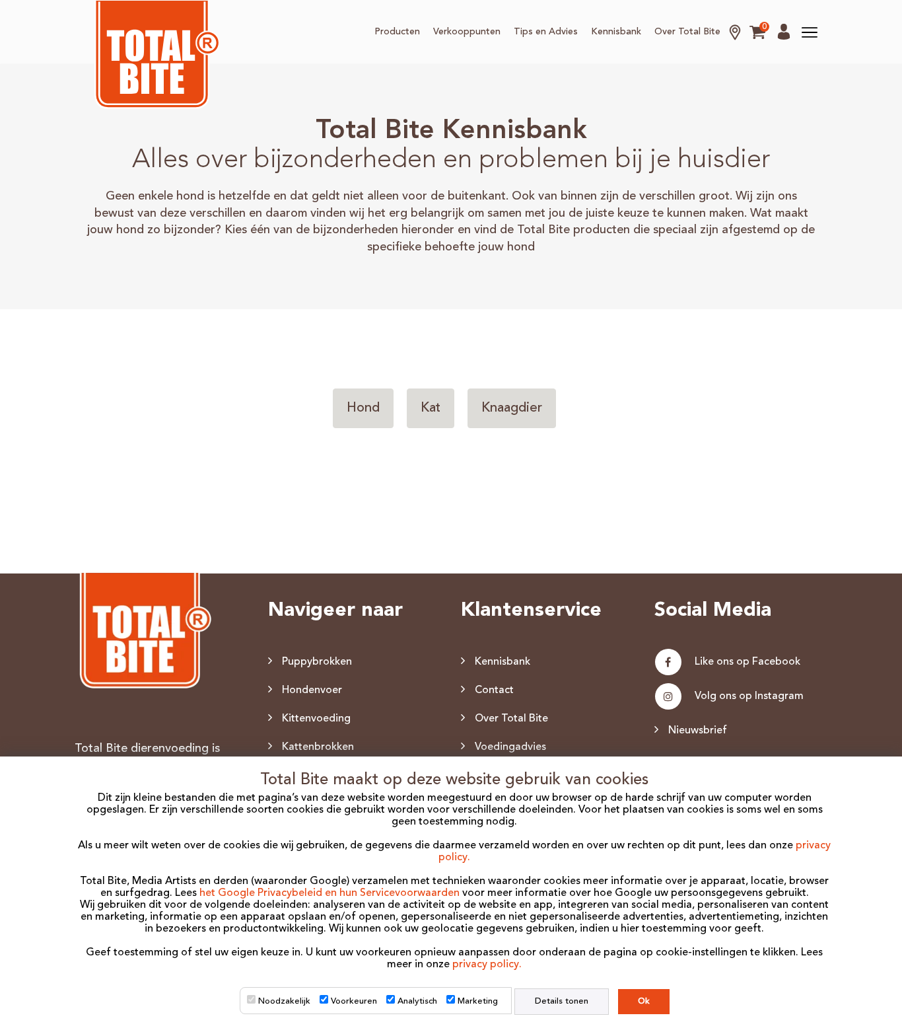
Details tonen (561, 1001)
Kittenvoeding (316, 719)
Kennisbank (616, 31)
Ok (644, 1001)
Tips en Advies (546, 31)
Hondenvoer (312, 690)
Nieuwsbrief (697, 730)
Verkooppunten (467, 31)
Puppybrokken (317, 662)
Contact (494, 690)
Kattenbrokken (318, 747)
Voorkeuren (354, 1001)
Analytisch (417, 1001)
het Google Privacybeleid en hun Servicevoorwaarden (329, 893)
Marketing (478, 1001)
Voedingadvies (510, 747)
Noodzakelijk (284, 1001)
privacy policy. (487, 964)
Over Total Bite (687, 31)
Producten (397, 31)
